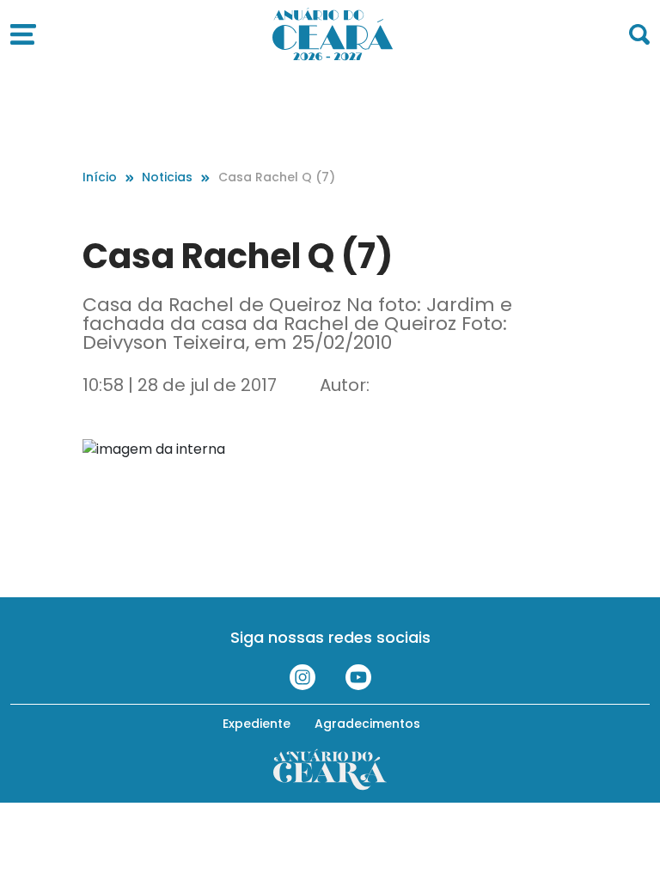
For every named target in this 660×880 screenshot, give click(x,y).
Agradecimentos (367, 723)
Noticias (167, 177)
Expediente (256, 723)
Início (99, 177)
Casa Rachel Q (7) (276, 177)
